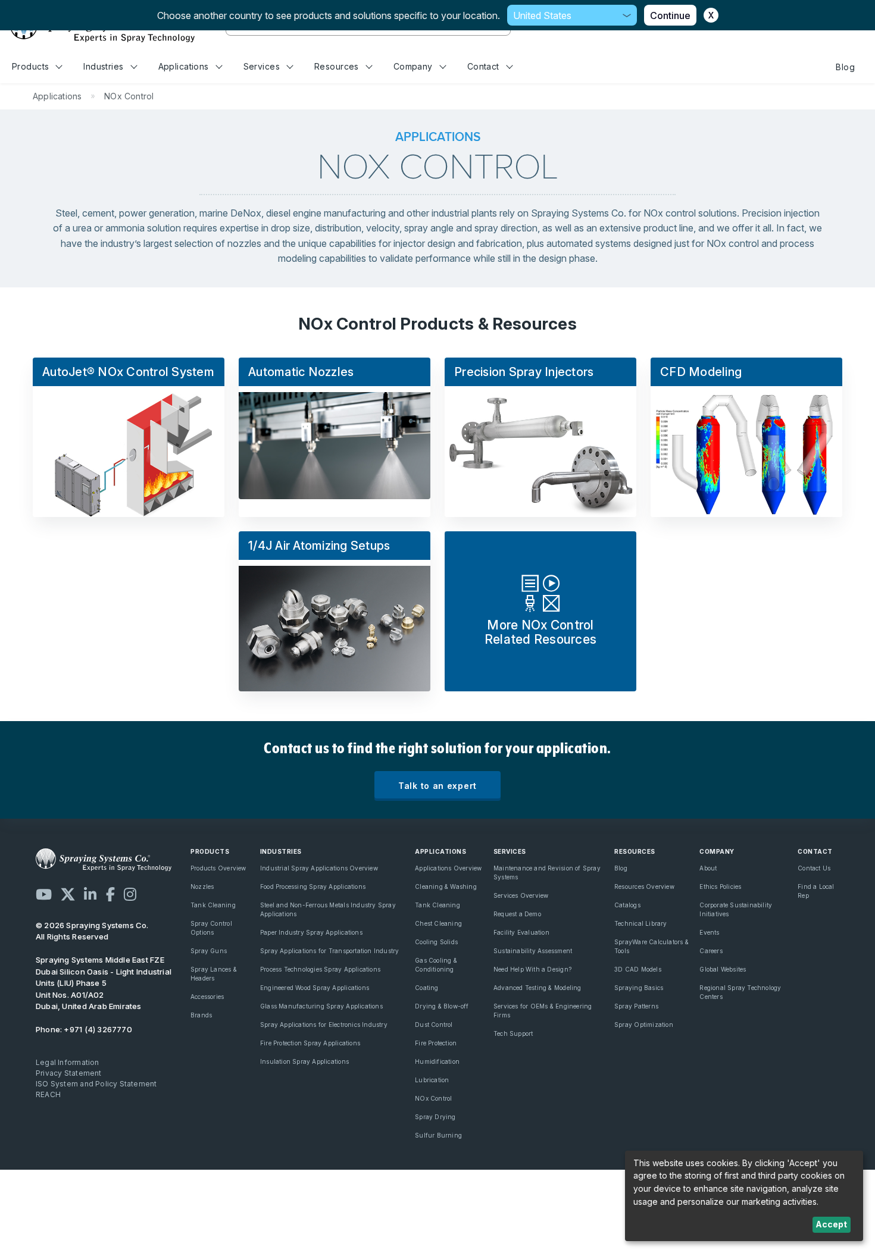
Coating (426, 987)
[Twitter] (68, 894)
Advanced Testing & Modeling (537, 987)
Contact (483, 66)
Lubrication (432, 1079)
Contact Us (814, 868)
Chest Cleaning (438, 923)
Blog (845, 67)
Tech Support (513, 1033)
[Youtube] (44, 894)
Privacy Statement (69, 1073)
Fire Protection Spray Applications (310, 1043)
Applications (183, 66)
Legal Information (67, 1062)
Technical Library (640, 923)
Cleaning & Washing (446, 886)
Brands (201, 1015)
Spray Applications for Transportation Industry (329, 950)
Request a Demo (517, 913)
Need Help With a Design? (532, 969)
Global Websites (722, 969)
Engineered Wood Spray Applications (314, 987)
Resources (336, 66)
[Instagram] (130, 894)
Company (413, 66)
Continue (670, 15)
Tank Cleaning (213, 905)
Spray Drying (435, 1116)
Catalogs (627, 905)
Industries (103, 66)
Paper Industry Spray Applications (311, 932)
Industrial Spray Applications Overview (319, 868)
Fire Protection (436, 1043)
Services (261, 66)
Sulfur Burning (438, 1135)
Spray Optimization (643, 1024)
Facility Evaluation (521, 932)
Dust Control (434, 1024)
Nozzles (202, 886)
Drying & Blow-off (442, 1006)
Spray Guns (208, 950)
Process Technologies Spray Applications (320, 969)
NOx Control (433, 1098)
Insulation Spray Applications (304, 1061)
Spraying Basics (638, 987)
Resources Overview (644, 886)
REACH (48, 1094)
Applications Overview (448, 868)
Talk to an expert (437, 786)
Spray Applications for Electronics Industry (324, 1024)
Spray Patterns (636, 1006)
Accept (831, 1224)
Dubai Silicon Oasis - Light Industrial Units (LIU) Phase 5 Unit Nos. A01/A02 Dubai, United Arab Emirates (103, 983)
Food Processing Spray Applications (312, 886)
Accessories (207, 996)
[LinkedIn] (90, 894)
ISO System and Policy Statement (96, 1083)
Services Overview (521, 895)
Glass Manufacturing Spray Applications (321, 1006)
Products (30, 66)
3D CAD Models (637, 969)
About (708, 868)
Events (709, 932)
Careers (710, 950)
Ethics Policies (720, 886)
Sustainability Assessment (532, 950)
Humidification (437, 1061)
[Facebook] (110, 894)
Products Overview (218, 868)
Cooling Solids (436, 941)
